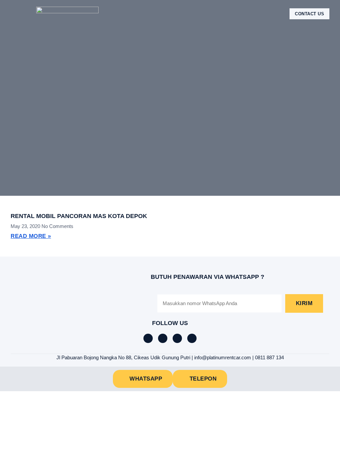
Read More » (31, 236)
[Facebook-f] (148, 338)
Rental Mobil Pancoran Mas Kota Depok (79, 216)
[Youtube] (192, 338)
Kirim (304, 303)
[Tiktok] (162, 338)
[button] (15, 13)
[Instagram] (177, 338)
